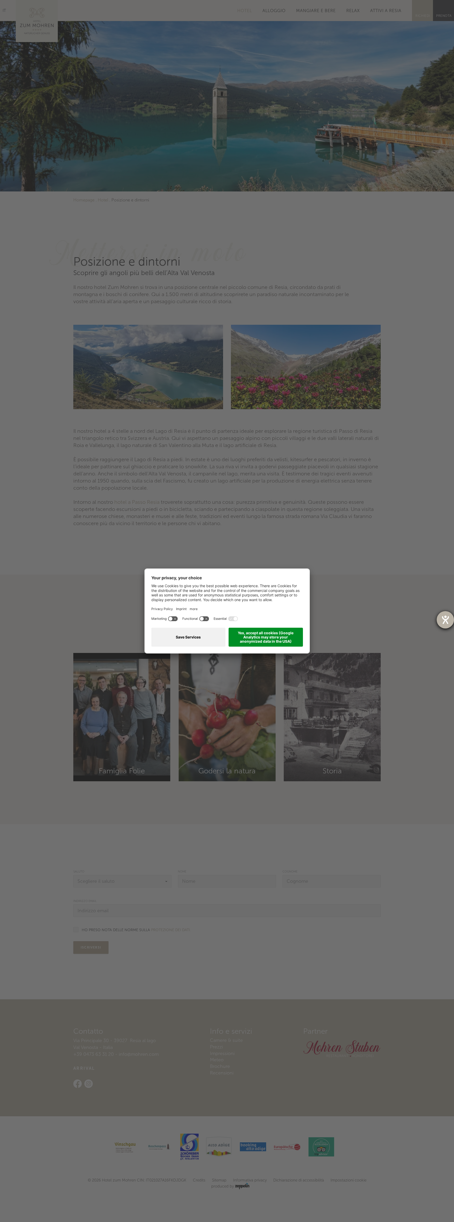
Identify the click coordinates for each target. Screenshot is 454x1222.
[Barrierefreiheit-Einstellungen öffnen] (445, 619)
